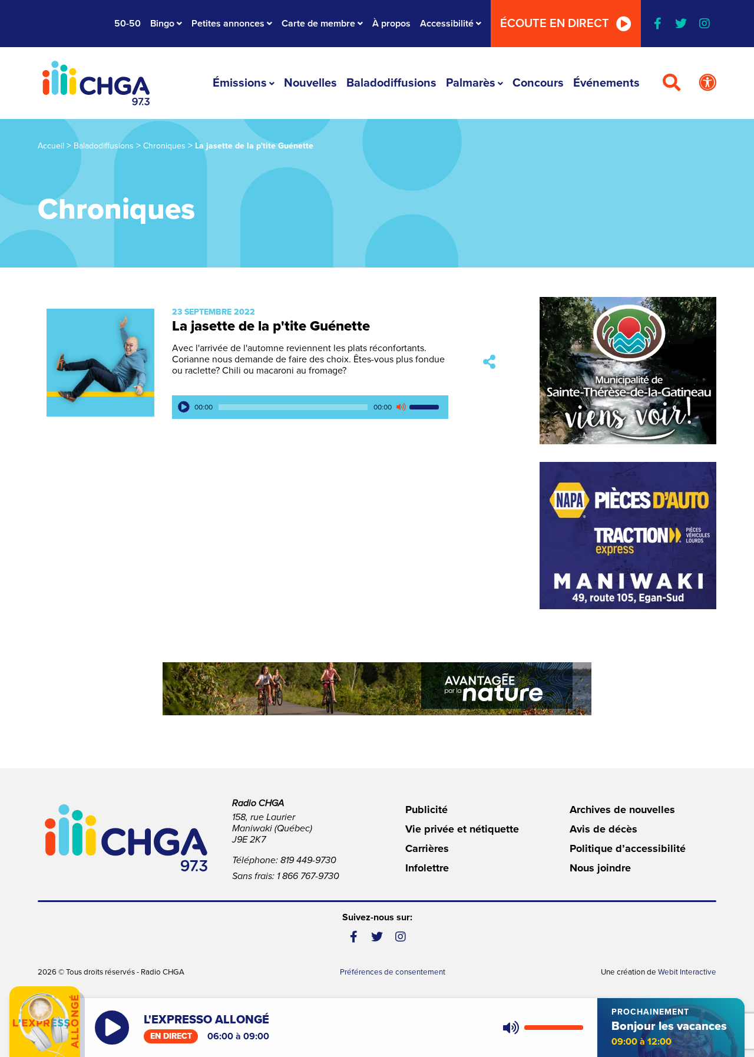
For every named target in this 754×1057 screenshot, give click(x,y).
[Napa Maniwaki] (628, 535)
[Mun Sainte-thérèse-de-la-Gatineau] (628, 370)
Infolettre (427, 867)
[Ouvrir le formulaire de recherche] (671, 83)
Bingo (162, 23)
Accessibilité (447, 23)
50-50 (127, 23)
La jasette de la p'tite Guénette (271, 326)
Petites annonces (227, 23)
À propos (391, 23)
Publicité (426, 809)
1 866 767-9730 (308, 876)
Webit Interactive (687, 972)
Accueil (51, 146)
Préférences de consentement (392, 972)
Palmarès (470, 83)
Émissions (240, 83)
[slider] (425, 407)
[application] (310, 407)
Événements (606, 83)
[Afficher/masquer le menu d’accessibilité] (707, 83)
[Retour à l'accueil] (96, 83)
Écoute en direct (554, 23)
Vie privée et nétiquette (462, 829)
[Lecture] (184, 407)
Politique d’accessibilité (628, 848)
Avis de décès (603, 829)
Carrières (427, 848)
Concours (538, 83)
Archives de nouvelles (622, 809)
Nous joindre (600, 867)
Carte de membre (318, 23)
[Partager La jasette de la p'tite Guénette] (489, 362)
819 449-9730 (308, 860)
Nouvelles (310, 83)
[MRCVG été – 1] (377, 688)
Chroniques (164, 146)
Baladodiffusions (391, 83)
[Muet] (400, 407)
